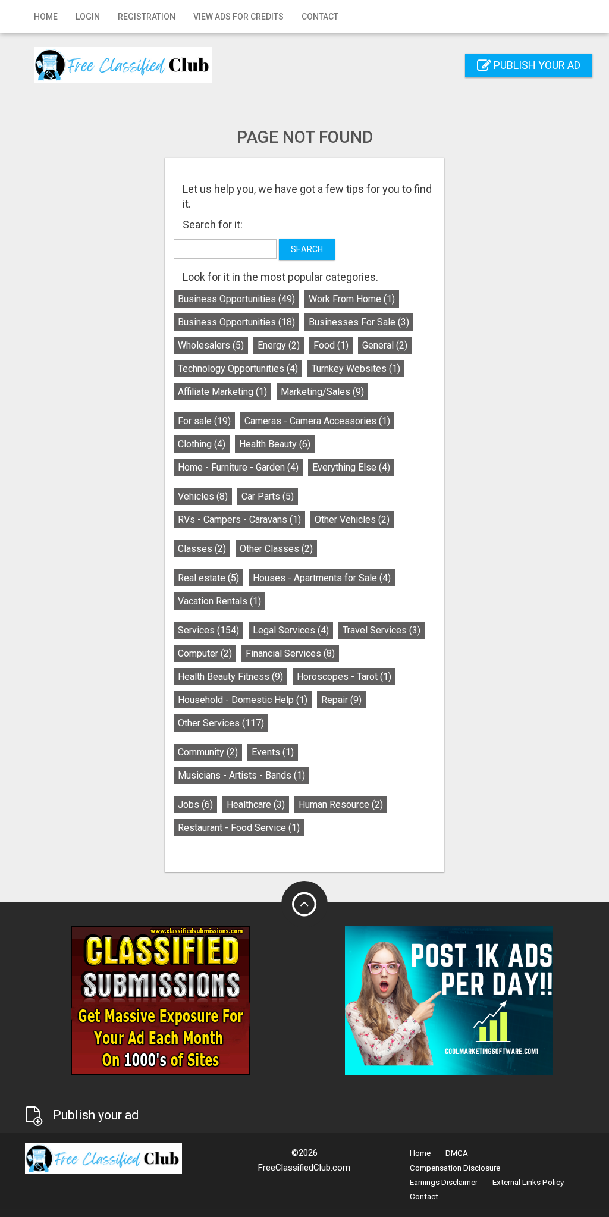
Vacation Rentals (219, 601)
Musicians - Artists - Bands (241, 775)
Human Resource (341, 804)
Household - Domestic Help (242, 699)
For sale (204, 420)
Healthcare (256, 804)
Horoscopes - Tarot (344, 676)
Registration (146, 16)
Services (208, 630)
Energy (279, 345)
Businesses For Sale (359, 322)
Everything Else (351, 467)
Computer (205, 653)
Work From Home (352, 299)
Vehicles (203, 496)
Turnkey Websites (356, 368)
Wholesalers (211, 345)
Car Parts (267, 496)
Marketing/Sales (322, 391)
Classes (202, 548)
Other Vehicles (352, 519)
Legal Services (291, 630)
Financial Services (290, 653)
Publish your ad (535, 65)
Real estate (208, 578)
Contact (320, 16)
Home (46, 16)
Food (331, 345)
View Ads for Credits (238, 16)
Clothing (201, 444)
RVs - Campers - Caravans (239, 519)
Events (273, 752)
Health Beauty (274, 444)
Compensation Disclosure (455, 1167)
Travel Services (381, 630)
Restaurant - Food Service (239, 827)
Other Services (221, 723)
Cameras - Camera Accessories (317, 420)
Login (88, 16)
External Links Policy (528, 1182)
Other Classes (276, 548)
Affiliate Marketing (222, 391)
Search (307, 249)
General (384, 345)
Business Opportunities (236, 299)
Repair (341, 699)
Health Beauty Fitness (230, 676)
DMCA (456, 1153)
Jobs (195, 804)
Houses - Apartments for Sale (322, 578)
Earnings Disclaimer (444, 1182)
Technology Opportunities (238, 368)
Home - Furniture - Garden (238, 467)
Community (208, 752)
